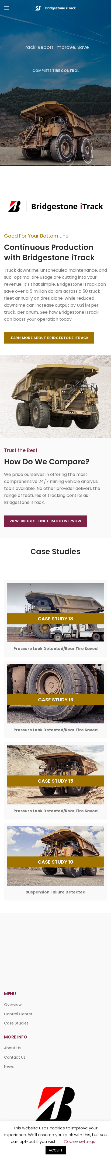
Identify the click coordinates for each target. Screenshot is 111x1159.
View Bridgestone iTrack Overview (45, 521)
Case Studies (16, 1023)
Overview (13, 1004)
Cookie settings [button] (79, 1141)
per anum (27, 312)
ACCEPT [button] (56, 1150)
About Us (12, 1048)
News (9, 1066)
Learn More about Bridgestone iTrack (49, 337)
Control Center (18, 1014)
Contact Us (14, 1057)
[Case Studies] (55, 618)
